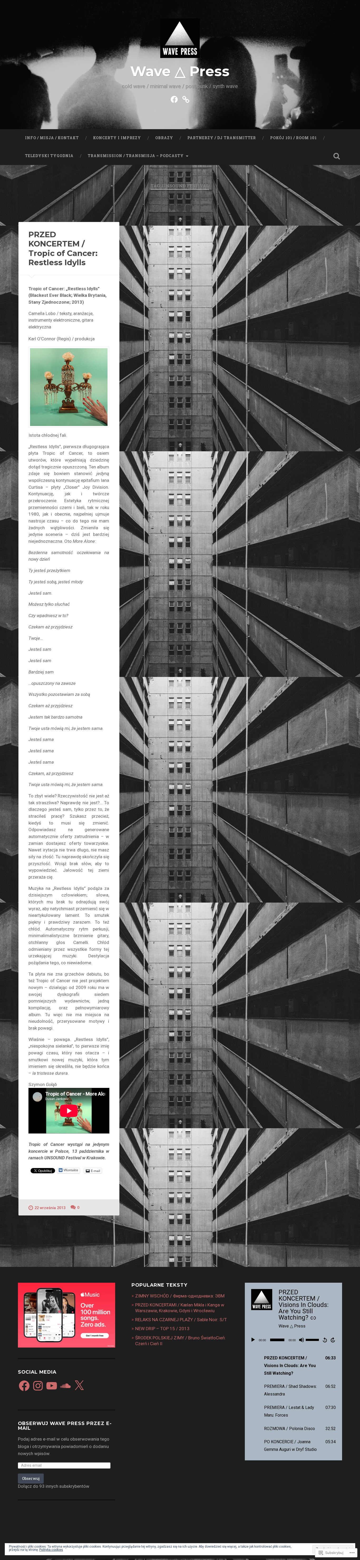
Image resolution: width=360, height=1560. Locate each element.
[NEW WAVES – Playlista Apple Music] (186, 99)
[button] (295, 1366)
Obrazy (164, 137)
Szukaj (337, 156)
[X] (79, 1385)
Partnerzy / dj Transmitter (221, 137)
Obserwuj (31, 1478)
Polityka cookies (51, 1550)
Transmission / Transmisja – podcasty (136, 155)
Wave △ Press (180, 71)
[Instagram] (38, 1385)
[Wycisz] (301, 1340)
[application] (293, 1340)
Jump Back (324, 1340)
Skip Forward (333, 1340)
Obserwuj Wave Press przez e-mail (65, 1426)
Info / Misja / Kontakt (52, 137)
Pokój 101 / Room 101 (293, 137)
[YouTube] (51, 1385)
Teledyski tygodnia (49, 155)
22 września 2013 (50, 1208)
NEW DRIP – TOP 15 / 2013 (162, 1328)
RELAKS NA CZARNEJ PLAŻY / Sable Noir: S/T (181, 1319)
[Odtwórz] (253, 1340)
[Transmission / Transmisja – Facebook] (174, 99)
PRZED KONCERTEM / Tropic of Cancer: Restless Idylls (63, 248)
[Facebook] (24, 1385)
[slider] (313, 1339)
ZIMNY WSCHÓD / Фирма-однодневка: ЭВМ (180, 1296)
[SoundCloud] (65, 1385)
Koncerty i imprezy (117, 137)
